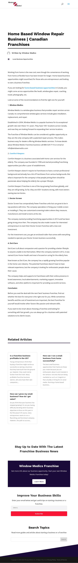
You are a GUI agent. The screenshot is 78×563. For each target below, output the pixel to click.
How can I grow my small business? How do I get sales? (21, 396)
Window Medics (29, 53)
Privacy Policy (51, 560)
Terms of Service (62, 560)
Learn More (39, 482)
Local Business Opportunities (23, 59)
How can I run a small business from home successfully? (52, 358)
